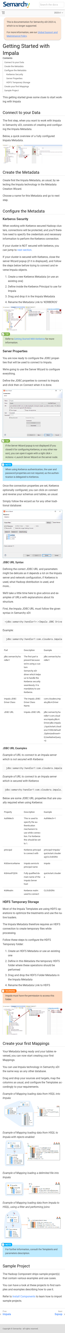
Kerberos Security (14, 74)
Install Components (23, 1296)
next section (24, 250)
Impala (7, 1314)
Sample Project (11, 90)
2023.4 (57, 12)
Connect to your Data (14, 62)
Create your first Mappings (16, 86)
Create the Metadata (14, 66)
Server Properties (14, 78)
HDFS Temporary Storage (18, 82)
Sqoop (58, 1314)
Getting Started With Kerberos (29, 339)
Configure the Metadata (15, 70)
